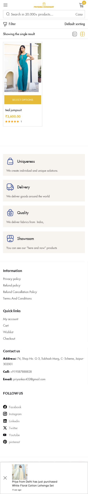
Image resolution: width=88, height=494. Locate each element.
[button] (75, 24)
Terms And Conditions (17, 298)
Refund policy (11, 285)
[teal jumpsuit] (22, 67)
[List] (74, 34)
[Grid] (82, 34)
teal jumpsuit (13, 110)
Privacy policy (12, 278)
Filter (12, 23)
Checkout (9, 338)
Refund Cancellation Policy (20, 292)
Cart (6, 325)
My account (10, 319)
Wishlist (8, 332)
